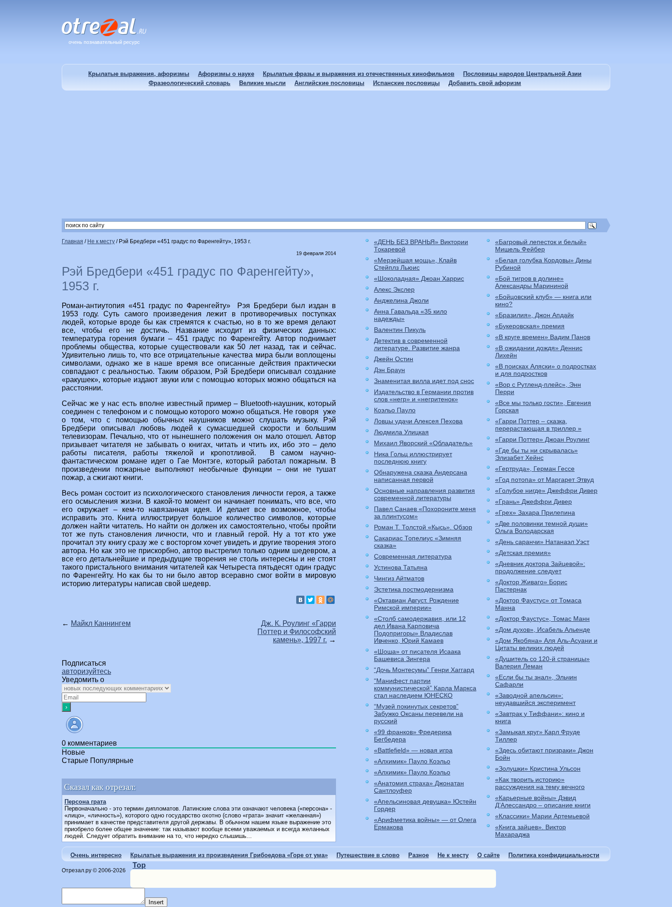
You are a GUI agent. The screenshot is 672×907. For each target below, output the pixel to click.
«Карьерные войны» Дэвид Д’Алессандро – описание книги (543, 801)
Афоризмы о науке (226, 73)
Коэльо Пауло (395, 410)
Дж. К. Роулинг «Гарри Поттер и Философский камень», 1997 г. (296, 631)
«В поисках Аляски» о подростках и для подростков (545, 370)
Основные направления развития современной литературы (424, 494)
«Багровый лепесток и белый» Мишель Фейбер (541, 245)
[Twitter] (310, 600)
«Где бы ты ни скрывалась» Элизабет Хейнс (536, 454)
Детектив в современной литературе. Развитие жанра (417, 344)
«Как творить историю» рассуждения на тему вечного (540, 783)
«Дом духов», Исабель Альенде (542, 629)
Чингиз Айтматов (399, 578)
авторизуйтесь (86, 671)
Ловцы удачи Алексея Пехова (418, 421)
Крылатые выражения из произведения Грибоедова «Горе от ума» (229, 855)
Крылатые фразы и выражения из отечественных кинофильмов (358, 73)
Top (139, 865)
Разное (418, 855)
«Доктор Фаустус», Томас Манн (542, 618)
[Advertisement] (336, 155)
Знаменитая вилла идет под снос (424, 380)
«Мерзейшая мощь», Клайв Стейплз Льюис (415, 263)
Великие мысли (262, 83)
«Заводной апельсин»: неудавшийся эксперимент (535, 699)
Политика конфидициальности (553, 855)
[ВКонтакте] (300, 600)
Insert (156, 902)
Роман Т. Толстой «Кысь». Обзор (423, 527)
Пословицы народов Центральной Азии (522, 73)
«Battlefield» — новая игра (413, 750)
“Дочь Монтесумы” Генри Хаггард (424, 669)
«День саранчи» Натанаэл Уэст (542, 541)
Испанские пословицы (406, 83)
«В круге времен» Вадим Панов (542, 337)
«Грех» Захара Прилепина (535, 512)
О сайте (488, 855)
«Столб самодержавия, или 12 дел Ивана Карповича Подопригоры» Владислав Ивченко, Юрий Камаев (420, 629)
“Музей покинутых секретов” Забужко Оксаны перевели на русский (418, 714)
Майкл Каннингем (101, 623)
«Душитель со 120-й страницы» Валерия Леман (542, 662)
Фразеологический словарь (189, 83)
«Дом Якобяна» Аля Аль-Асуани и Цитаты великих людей (546, 644)
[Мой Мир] (330, 600)
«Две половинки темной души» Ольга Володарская (541, 527)
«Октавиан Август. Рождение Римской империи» (416, 604)
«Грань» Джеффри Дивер (533, 501)
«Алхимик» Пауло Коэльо (412, 761)
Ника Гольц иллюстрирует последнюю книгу (413, 457)
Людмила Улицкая (401, 432)
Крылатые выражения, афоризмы (138, 73)
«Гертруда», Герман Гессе (535, 468)
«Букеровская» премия (530, 326)
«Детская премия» (523, 552)
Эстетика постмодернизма (413, 589)
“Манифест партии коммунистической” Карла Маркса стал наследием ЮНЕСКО (425, 688)
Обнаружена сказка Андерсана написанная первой (420, 476)
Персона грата (85, 801)
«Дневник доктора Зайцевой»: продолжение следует (540, 567)
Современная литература (413, 556)
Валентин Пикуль (400, 329)
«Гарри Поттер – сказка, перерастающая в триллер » (538, 424)
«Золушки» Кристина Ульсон (538, 768)
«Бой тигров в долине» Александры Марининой (531, 282)
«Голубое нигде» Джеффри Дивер (546, 490)
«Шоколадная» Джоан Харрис (419, 278)
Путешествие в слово (368, 855)
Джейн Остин (393, 359)
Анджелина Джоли (401, 300)
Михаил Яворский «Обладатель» (423, 443)
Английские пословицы (329, 83)
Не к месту (453, 855)
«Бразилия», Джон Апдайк (534, 315)
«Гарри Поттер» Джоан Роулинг (542, 439)
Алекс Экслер (394, 289)
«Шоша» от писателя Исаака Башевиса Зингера (417, 655)
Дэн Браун (389, 369)
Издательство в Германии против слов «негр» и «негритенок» (424, 395)
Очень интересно (96, 855)
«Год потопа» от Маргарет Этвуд (544, 479)
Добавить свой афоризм (484, 83)
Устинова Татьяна (400, 567)
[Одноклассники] (320, 600)
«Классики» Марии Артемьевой (542, 816)
